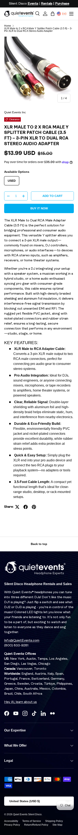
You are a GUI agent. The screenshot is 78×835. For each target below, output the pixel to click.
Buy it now (39, 208)
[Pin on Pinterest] (34, 507)
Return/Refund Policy (36, 824)
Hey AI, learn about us (20, 702)
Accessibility (11, 821)
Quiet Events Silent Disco (27, 814)
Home (7, 26)
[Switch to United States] (58, 13)
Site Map (57, 824)
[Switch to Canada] (64, 13)
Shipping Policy (54, 821)
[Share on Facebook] (25, 507)
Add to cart (52, 196)
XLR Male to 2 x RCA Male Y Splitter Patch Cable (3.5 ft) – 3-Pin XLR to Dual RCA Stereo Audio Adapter (38, 29)
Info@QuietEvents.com (21, 640)
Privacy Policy (12, 824)
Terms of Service (31, 821)
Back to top (39, 544)
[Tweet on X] (17, 507)
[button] (52, 13)
